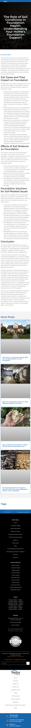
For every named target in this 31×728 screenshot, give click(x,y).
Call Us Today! (14, 717)
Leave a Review (15, 625)
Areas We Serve (15, 690)
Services (15, 681)
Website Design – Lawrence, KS (15, 656)
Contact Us (15, 687)
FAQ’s (15, 693)
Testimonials (15, 696)
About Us (15, 684)
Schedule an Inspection (17, 720)
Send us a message (15, 725)
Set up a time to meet (16, 721)
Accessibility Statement (20, 659)
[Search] (27, 663)
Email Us (12, 724)
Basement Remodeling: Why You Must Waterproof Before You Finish (15, 402)
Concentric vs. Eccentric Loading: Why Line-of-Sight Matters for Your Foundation (15, 359)
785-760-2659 (14, 715)
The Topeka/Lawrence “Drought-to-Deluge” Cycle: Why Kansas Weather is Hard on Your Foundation (15, 489)
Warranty (15, 702)
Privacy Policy (8, 659)
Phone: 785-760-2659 (15, 622)
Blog (15, 708)
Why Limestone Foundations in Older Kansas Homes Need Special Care (14, 445)
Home (15, 677)
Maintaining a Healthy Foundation (15, 705)
